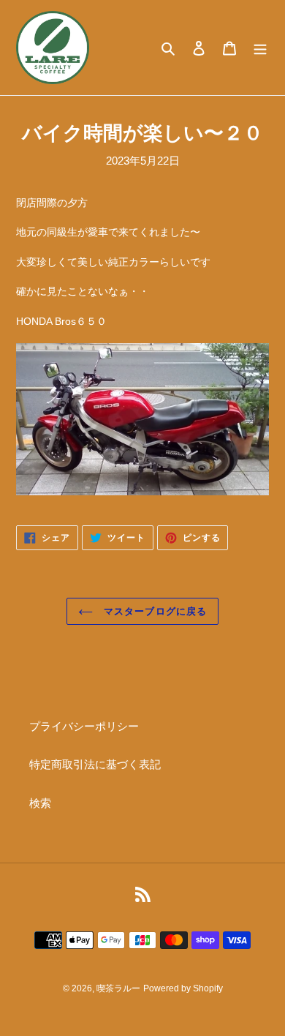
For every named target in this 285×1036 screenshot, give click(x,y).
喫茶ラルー (118, 988)
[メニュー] (260, 48)
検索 (40, 803)
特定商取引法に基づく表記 (95, 764)
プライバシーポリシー (84, 726)
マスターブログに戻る (153, 611)
